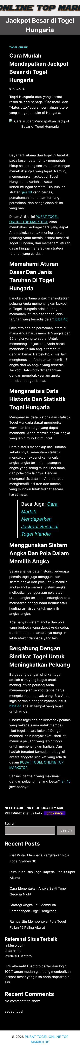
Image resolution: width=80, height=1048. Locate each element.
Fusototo (34, 966)
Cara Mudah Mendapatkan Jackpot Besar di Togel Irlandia (39, 519)
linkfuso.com (14, 945)
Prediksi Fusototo (18, 956)
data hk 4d (13, 951)
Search (10, 823)
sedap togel (14, 1011)
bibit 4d (15, 706)
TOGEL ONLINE (18, 47)
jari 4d (66, 781)
